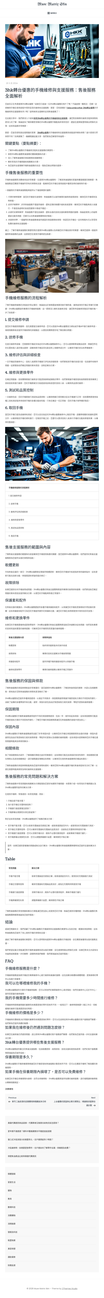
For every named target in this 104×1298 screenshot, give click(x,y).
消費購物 (9, 1089)
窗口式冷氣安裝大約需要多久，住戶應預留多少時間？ (30, 1139)
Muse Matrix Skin (52, 4)
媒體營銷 (11, 1174)
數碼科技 (11, 1207)
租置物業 (11, 1240)
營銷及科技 (12, 1232)
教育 (10, 1198)
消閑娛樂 (11, 1223)
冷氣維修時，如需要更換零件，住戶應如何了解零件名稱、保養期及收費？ (39, 1147)
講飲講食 (11, 1257)
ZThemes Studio (69, 1288)
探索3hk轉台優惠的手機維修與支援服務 (50, 118)
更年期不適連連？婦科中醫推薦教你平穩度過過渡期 (29, 1131)
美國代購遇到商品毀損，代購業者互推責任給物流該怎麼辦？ (33, 1123)
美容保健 (11, 1248)
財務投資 (11, 1265)
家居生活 (11, 1182)
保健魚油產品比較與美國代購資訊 (22, 1156)
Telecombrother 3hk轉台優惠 (80, 107)
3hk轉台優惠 (42, 132)
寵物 (10, 1190)
